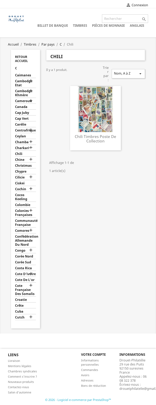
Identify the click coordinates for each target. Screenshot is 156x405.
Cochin (20, 189)
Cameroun (23, 101)
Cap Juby (22, 113)
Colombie (22, 205)
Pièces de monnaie (108, 25)
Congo (20, 250)
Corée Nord (24, 256)
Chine (19, 160)
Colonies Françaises (23, 213)
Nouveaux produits (21, 382)
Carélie (20, 124)
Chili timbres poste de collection (95, 139)
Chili (18, 154)
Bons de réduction (93, 386)
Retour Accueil (21, 59)
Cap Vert (22, 118)
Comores (22, 231)
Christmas (23, 165)
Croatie (21, 300)
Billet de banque (52, 25)
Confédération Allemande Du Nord (25, 240)
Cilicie (20, 177)
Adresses (87, 380)
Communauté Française (25, 223)
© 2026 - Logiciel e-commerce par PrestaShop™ (78, 400)
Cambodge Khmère (23, 93)
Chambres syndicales (22, 371)
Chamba (22, 142)
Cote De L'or (25, 280)
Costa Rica (23, 268)
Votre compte (93, 354)
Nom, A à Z (128, 73)
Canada (21, 107)
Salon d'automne (19, 392)
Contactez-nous (18, 387)
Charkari (22, 148)
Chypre (20, 171)
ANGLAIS (137, 25)
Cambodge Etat (23, 83)
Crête (19, 305)
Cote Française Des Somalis (25, 290)
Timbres (80, 25)
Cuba (19, 311)
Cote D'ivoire (25, 274)
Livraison (14, 361)
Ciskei (20, 183)
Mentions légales (19, 366)
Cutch (20, 317)
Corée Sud (23, 262)
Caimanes (23, 75)
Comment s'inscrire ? (22, 376)
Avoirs (85, 375)
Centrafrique (25, 130)
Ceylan (20, 136)
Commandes (89, 370)
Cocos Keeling (21, 197)
